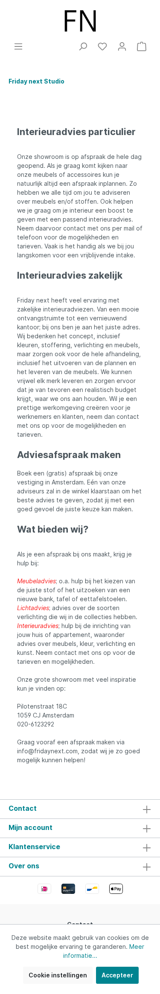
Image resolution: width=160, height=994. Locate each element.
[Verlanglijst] (102, 46)
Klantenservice (34, 846)
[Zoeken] (83, 46)
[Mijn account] (122, 46)
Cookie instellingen (58, 975)
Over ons (24, 865)
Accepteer (117, 975)
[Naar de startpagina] (80, 21)
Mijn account (30, 827)
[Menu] (18, 46)
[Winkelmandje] (141, 46)
